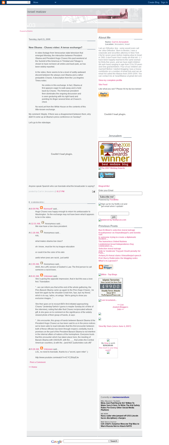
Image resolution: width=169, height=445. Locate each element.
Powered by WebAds (26, 31)
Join (119, 309)
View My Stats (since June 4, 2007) (115, 326)
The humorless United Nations (113, 241)
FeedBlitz (114, 200)
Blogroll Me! (104, 186)
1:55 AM (35, 264)
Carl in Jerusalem (120, 42)
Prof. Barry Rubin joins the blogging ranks (118, 258)
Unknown (48, 276)
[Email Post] (93, 191)
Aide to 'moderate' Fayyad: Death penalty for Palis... (119, 252)
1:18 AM (35, 233)
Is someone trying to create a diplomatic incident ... (117, 238)
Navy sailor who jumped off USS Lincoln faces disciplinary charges (119, 417)
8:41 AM (35, 276)
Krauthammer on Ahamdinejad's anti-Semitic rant (120, 234)
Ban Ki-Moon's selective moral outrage (117, 230)
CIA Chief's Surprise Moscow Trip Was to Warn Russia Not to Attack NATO (120, 425)
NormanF (48, 209)
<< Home (33, 367)
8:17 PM (60, 191)
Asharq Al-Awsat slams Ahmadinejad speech (120, 255)
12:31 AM (35, 223)
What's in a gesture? (108, 261)
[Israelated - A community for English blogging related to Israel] (108, 300)
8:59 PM (35, 209)
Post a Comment (38, 362)
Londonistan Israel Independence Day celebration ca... (116, 245)
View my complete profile (110, 80)
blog (106, 343)
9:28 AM (35, 349)
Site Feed (103, 84)
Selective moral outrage (110, 248)
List (122, 305)
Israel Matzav (36, 11)
